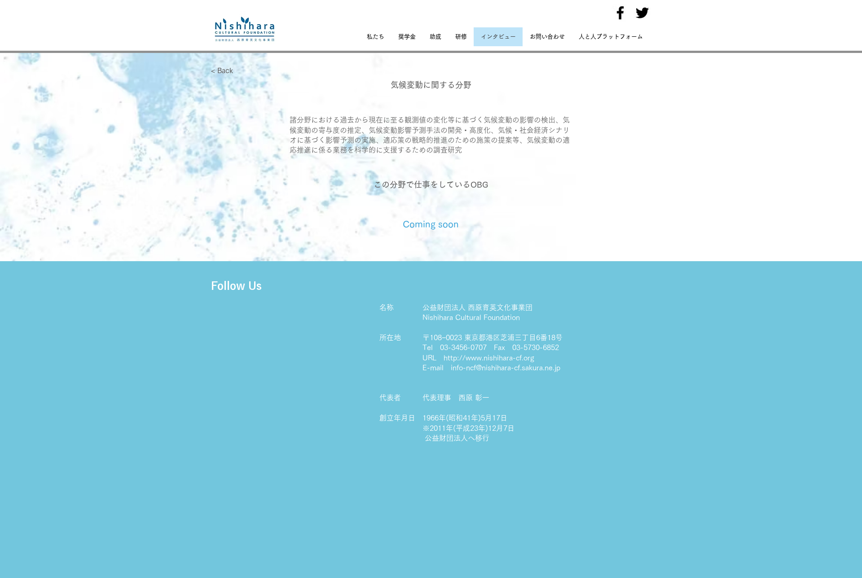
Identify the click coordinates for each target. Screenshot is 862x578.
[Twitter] (642, 13)
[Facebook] (620, 13)
